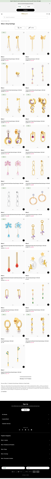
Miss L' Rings (4, 449)
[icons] (19, 430)
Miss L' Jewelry (4, 440)
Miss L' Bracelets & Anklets (7, 458)
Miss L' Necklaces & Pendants (7, 444)
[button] (23, 32)
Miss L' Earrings (4, 453)
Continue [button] (25, 10)
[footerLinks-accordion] (25, 414)
